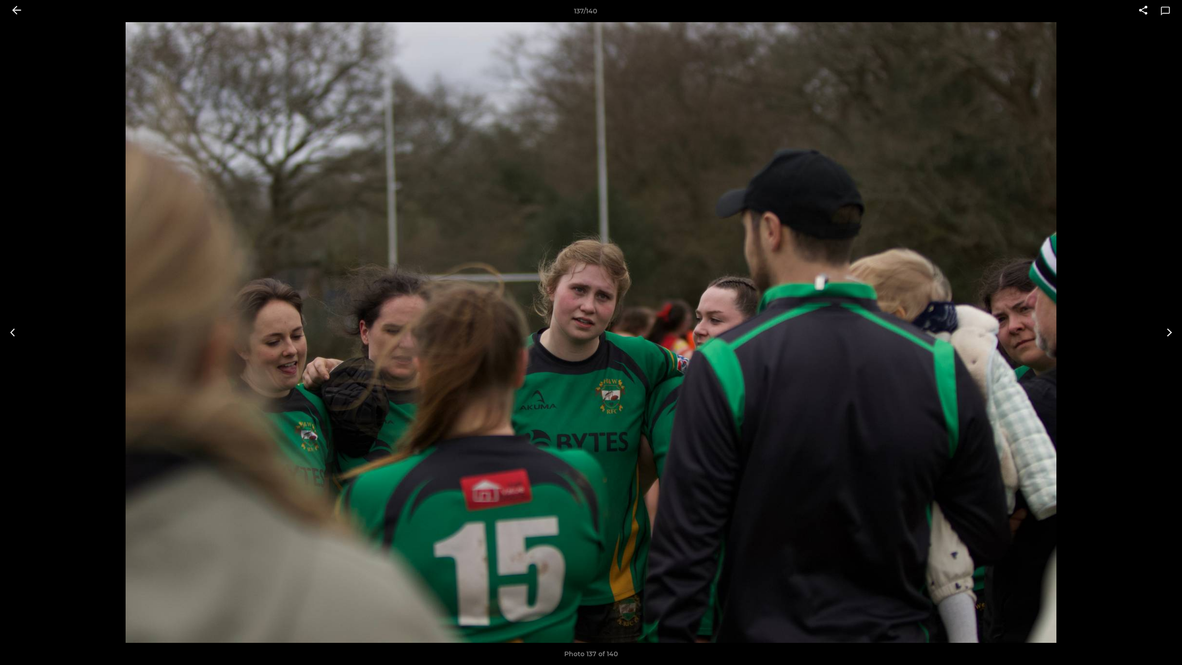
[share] (1143, 11)
